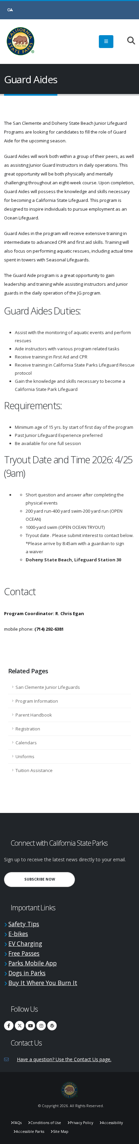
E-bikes (18, 934)
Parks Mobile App (32, 963)
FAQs (17, 1122)
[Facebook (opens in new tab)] (8, 1025)
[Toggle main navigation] (106, 41)
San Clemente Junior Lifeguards (48, 687)
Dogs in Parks (27, 973)
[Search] (127, 41)
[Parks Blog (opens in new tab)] (52, 1025)
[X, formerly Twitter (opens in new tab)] (19, 1025)
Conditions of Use (45, 1122)
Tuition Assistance (34, 770)
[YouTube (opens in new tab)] (30, 1025)
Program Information (37, 701)
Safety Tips (23, 924)
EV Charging (25, 943)
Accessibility (112, 1122)
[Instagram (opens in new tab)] (41, 1025)
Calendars (26, 743)
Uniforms (25, 756)
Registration (28, 729)
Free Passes (23, 953)
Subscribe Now (49, 879)
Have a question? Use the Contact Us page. (64, 1059)
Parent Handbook (34, 715)
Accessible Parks (30, 1131)
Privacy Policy (81, 1122)
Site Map (60, 1131)
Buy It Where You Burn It (42, 983)
